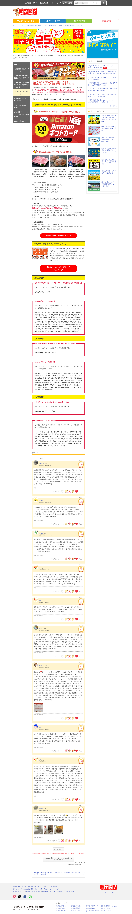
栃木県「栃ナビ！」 (61, 905)
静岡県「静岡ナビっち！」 (93, 905)
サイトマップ (54, 889)
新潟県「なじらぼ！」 (77, 906)
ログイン (35, 3)
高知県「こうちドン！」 (107, 910)
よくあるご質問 (28, 889)
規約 (36, 889)
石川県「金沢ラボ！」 (62, 910)
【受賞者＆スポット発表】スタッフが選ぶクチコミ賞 (42, 873)
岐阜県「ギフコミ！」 (92, 906)
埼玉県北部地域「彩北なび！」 (92, 911)
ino (40, 568)
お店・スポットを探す (27, 21)
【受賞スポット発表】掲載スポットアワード (21, 77)
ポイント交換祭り (20, 121)
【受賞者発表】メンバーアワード (21, 70)
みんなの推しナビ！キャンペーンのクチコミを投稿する (58, 858)
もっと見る (113, 106)
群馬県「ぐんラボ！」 (62, 908)
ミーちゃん (42, 463)
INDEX (16, 64)
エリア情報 (81, 21)
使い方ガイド (17, 889)
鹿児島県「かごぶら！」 (77, 910)
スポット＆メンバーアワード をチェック (58, 268)
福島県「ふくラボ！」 (62, 906)
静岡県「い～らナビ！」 (107, 908)
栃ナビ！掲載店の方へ (33, 891)
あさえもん (42, 665)
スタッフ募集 (69, 891)
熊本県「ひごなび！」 (77, 905)
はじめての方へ (44, 3)
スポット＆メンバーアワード (21, 106)
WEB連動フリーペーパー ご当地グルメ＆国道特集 (21, 114)
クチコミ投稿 (67, 3)
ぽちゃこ (41, 628)
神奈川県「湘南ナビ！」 (92, 908)
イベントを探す (54, 21)
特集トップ (58, 873)
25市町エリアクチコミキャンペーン (74, 873)
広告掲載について (19, 891)
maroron (41, 500)
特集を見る (107, 21)
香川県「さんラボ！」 (77, 908)
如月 (40, 760)
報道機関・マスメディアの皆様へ (53, 891)
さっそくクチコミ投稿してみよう (58, 236)
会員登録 (28, 3)
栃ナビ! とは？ (109, 892)
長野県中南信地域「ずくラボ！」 (109, 906)
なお (40, 727)
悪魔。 (40, 600)
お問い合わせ (43, 889)
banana (41, 533)
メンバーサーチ (56, 3)
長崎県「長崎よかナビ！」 (108, 905)
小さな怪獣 (42, 808)
